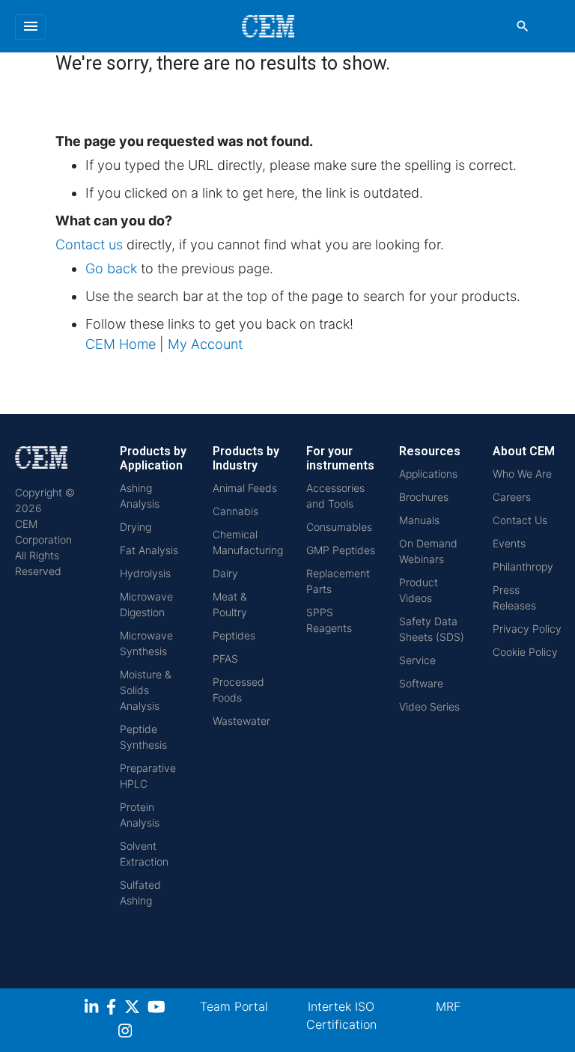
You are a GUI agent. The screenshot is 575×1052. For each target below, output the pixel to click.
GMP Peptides (340, 550)
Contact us (89, 244)
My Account (205, 344)
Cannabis (235, 511)
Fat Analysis (149, 550)
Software (421, 683)
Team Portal (234, 1006)
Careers (512, 496)
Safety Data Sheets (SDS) (431, 629)
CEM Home (120, 344)
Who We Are (522, 473)
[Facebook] (115, 1009)
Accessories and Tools (335, 495)
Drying (135, 526)
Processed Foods (238, 689)
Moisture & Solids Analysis (145, 690)
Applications (428, 473)
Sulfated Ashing (140, 892)
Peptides (234, 635)
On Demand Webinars (428, 551)
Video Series (429, 706)
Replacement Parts (338, 581)
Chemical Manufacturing (248, 542)
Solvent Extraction (144, 853)
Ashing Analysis (139, 495)
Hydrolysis (145, 573)
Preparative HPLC (148, 775)
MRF (448, 1006)
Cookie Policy (525, 651)
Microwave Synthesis (146, 643)
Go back (111, 268)
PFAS (225, 658)
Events (509, 543)
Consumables (339, 526)
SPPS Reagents (329, 620)
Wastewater (241, 720)
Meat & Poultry (230, 604)
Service (417, 660)
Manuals (419, 520)
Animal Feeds (245, 487)
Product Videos (418, 590)
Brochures (423, 496)
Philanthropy (523, 566)
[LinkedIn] (93, 1009)
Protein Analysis (139, 814)
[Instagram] (127, 1033)
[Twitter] (134, 1009)
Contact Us (520, 520)
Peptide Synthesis (143, 737)
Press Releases (514, 597)
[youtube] (158, 1009)
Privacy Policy (527, 628)
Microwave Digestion (146, 604)
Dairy (225, 573)
